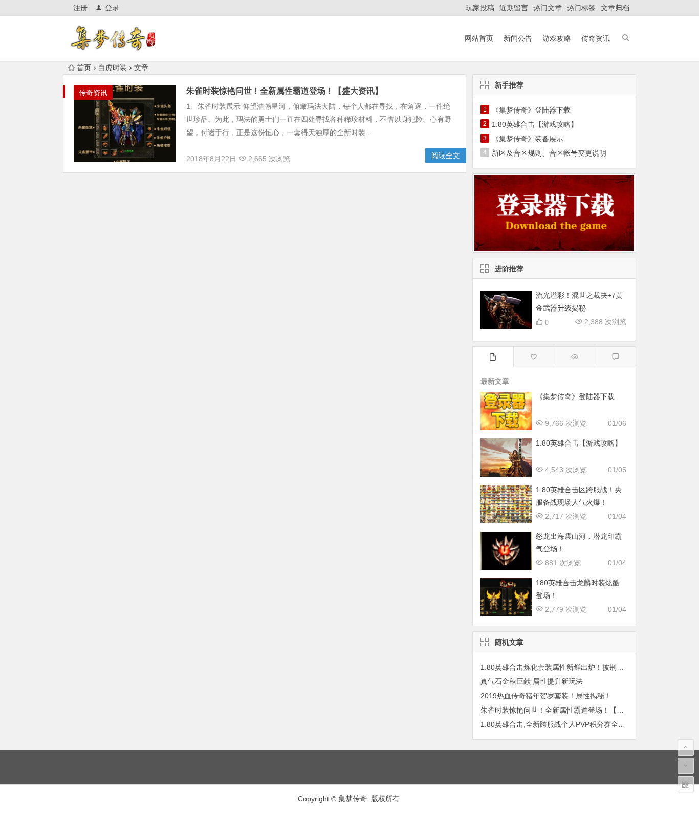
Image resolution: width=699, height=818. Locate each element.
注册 (80, 8)
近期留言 (513, 8)
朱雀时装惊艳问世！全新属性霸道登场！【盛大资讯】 (284, 90)
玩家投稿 (480, 8)
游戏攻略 (556, 38)
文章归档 (615, 8)
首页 (84, 67)
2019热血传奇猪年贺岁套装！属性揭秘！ (545, 696)
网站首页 (479, 38)
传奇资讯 (595, 38)
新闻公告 (518, 38)
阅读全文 (445, 155)
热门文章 (547, 8)
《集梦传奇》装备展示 (527, 139)
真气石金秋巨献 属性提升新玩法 (531, 681)
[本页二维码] (686, 784)
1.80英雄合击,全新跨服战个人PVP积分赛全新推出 (560, 724)
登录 (112, 8)
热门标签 (581, 8)
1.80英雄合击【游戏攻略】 (535, 124)
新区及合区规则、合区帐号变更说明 (549, 153)
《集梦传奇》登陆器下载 (531, 110)
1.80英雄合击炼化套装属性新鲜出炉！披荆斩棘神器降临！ (573, 667)
